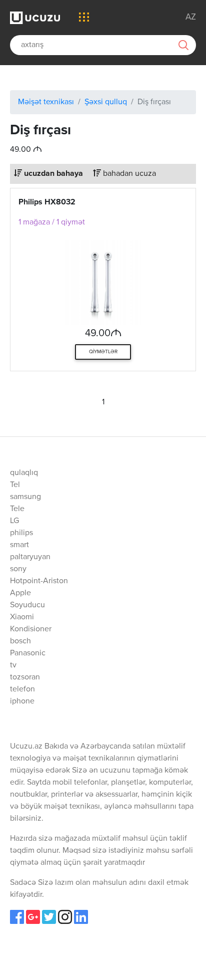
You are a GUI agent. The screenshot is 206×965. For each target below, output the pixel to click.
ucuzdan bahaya (52, 174)
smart (19, 545)
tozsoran (25, 677)
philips (21, 533)
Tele (17, 509)
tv (13, 665)
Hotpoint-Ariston (39, 581)
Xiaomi (22, 617)
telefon (22, 689)
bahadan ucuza (128, 174)
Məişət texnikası (46, 102)
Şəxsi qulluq (105, 102)
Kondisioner (31, 629)
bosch (20, 641)
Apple (20, 593)
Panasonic (28, 653)
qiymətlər (103, 351)
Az (191, 17)
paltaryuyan (30, 557)
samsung (25, 497)
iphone (22, 701)
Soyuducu (27, 605)
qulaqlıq (24, 473)
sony (18, 569)
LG (14, 521)
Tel (15, 485)
